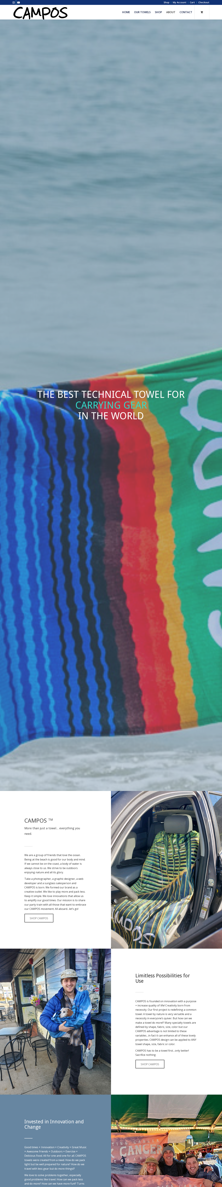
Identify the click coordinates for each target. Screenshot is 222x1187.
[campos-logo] (40, 12)
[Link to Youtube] (18, 2)
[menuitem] (166, 2)
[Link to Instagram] (13, 2)
